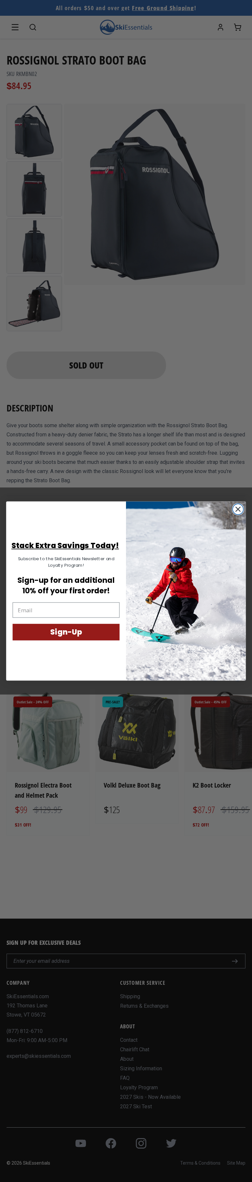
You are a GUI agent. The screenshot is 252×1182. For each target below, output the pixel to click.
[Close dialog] (238, 509)
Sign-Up (66, 632)
